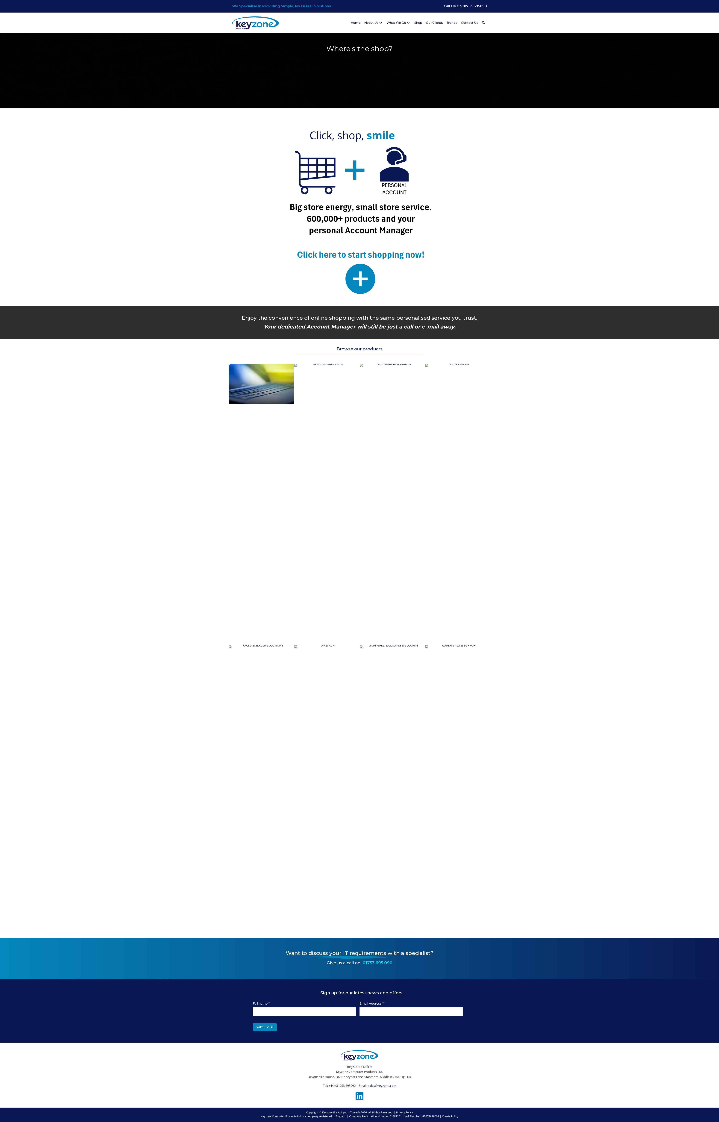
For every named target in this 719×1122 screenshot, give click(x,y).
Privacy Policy (404, 1112)
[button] (380, 23)
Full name (261, 1003)
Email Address (372, 1003)
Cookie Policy (450, 1116)
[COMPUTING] (261, 384)
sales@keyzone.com (382, 1086)
